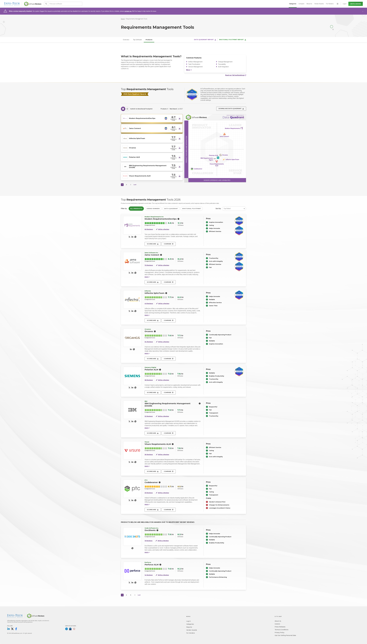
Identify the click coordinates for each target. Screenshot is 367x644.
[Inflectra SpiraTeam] (125, 138)
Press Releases (280, 627)
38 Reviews (149, 380)
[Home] (32, 4)
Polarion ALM (134, 157)
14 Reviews (149, 575)
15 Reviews (148, 541)
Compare (301, 3)
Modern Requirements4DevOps (142, 118)
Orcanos (132, 148)
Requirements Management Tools (136, 19)
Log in (188, 621)
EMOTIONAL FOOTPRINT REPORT (231, 39)
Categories (292, 3)
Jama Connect (135, 128)
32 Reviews (149, 416)
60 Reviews (149, 229)
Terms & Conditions (281, 630)
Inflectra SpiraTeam (137, 138)
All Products (136, 208)
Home (123, 19)
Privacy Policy (279, 632)
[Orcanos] (125, 148)
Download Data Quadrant (230, 108)
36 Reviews (149, 454)
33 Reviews (149, 493)
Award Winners (153, 208)
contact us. (128, 11)
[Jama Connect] (125, 128)
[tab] (123, 109)
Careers (277, 624)
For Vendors (330, 3)
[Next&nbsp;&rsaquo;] (130, 184)
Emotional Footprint (191, 208)
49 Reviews (149, 303)
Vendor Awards (319, 3)
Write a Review (355, 4)
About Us (309, 3)
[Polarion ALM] (125, 157)
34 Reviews (149, 342)
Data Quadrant (171, 208)
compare (167, 244)
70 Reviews (149, 265)
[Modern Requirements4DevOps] (125, 118)
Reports (189, 627)
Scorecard (151, 244)
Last (135, 184)
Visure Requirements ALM (140, 176)
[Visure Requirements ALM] (125, 176)
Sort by (218, 208)
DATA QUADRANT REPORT (204, 39)
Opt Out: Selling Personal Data (285, 635)
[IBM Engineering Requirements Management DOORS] (125, 166)
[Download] (179, 118)
